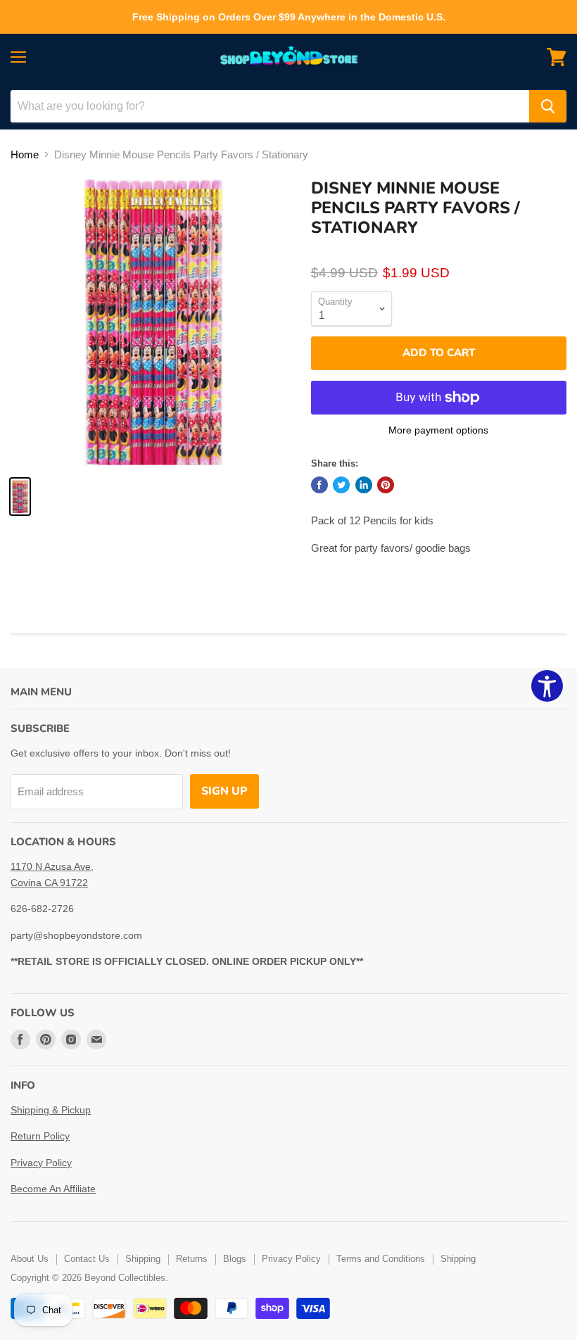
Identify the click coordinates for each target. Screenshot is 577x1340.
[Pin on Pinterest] (385, 484)
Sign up (224, 791)
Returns (192, 1258)
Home (25, 154)
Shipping (142, 1258)
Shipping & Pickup (51, 1109)
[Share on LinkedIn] (363, 484)
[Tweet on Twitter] (341, 484)
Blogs (234, 1258)
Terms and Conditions (380, 1258)
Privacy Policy (41, 1162)
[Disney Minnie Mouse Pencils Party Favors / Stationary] (20, 496)
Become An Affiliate (53, 1188)
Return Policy (40, 1136)
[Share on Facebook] (319, 484)
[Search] (547, 106)
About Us (30, 1258)
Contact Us (87, 1258)
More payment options (438, 430)
